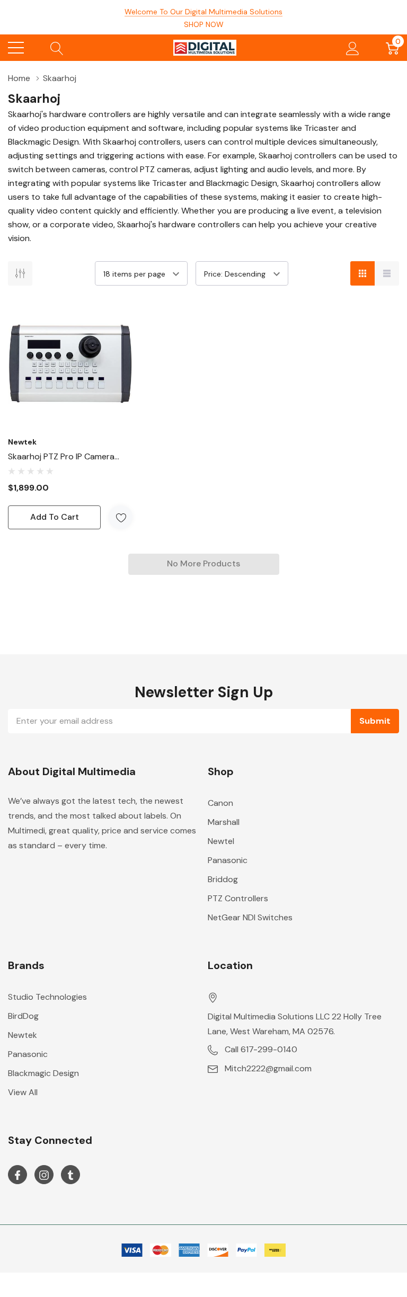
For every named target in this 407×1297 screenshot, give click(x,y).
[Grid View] (362, 273)
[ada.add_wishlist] (120, 517)
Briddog (223, 879)
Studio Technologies (47, 996)
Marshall (224, 822)
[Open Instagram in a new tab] (44, 1175)
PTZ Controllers (238, 898)
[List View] (387, 273)
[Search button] (57, 47)
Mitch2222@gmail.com (268, 1068)
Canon (220, 803)
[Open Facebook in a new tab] (17, 1175)
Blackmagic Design (43, 1073)
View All (23, 1092)
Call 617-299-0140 (261, 1049)
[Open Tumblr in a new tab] (70, 1175)
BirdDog (23, 1015)
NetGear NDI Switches (250, 917)
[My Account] (352, 47)
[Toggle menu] (16, 48)
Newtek (22, 1035)
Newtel (221, 841)
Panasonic (227, 860)
